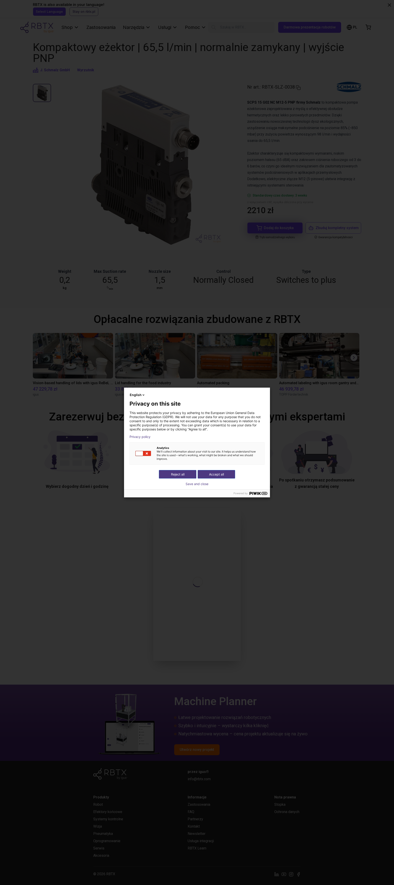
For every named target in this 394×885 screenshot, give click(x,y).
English (136, 395)
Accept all (216, 474)
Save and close (197, 484)
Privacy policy (140, 437)
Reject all (177, 474)
